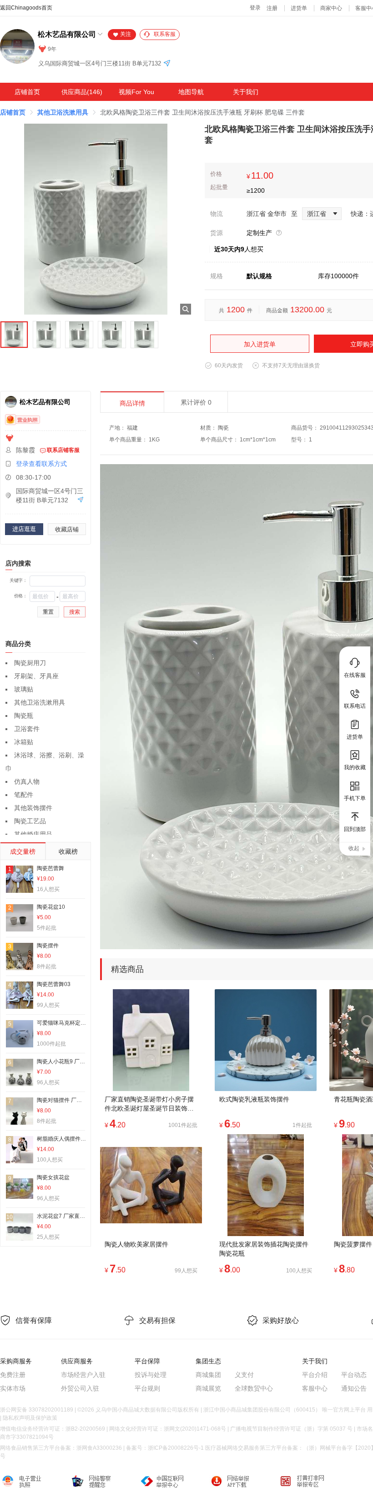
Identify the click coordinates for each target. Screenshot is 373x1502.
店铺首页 (27, 91)
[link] (12, 112)
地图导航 (191, 91)
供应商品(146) (81, 91)
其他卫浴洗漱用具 (62, 112)
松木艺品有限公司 (67, 34)
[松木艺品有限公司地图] (167, 64)
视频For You (136, 91)
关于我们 (245, 91)
